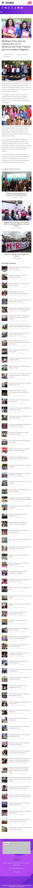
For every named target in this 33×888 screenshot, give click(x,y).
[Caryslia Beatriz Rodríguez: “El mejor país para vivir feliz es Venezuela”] (4, 418)
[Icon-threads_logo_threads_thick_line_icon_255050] (12, 7)
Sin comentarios (21, 270)
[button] (1, 11)
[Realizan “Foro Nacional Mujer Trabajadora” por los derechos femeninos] (4, 744)
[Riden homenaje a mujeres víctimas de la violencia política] (4, 351)
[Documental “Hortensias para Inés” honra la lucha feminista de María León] (4, 654)
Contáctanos (16, 872)
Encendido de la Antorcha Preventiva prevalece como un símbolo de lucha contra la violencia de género (20, 779)
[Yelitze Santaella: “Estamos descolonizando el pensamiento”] (4, 507)
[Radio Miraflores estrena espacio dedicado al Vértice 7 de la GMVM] (4, 269)
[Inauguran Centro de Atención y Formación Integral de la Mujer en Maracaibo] (4, 450)
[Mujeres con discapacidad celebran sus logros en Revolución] (4, 712)
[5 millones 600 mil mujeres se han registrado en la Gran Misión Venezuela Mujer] (4, 752)
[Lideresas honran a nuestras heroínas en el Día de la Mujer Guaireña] (4, 359)
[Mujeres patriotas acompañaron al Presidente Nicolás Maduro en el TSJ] (4, 384)
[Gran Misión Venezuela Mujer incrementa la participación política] (4, 532)
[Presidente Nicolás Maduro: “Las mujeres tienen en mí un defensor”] (4, 434)
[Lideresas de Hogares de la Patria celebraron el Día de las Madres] (4, 703)
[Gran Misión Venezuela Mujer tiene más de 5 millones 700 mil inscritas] (4, 581)
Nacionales (7, 56)
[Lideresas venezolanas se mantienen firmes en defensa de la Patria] (4, 368)
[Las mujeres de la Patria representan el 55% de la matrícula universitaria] (4, 409)
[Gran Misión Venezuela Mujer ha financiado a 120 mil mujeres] (4, 442)
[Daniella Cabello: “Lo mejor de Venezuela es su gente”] (4, 589)
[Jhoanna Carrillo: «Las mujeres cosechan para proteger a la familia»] (4, 491)
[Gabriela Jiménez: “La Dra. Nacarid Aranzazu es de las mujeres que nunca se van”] (4, 548)
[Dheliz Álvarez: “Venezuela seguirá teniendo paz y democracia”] (4, 401)
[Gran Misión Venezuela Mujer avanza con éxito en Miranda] (4, 483)
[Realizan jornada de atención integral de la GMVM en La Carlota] (4, 630)
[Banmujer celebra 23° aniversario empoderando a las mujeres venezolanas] (4, 293)
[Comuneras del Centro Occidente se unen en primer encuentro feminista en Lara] (4, 821)
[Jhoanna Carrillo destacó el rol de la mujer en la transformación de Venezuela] (4, 301)
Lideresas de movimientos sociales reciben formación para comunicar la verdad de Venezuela (19, 317)
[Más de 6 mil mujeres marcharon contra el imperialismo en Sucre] (4, 565)
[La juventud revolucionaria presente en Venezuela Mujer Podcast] (4, 687)
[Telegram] (21, 7)
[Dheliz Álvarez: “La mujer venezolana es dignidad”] (4, 622)
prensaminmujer (8, 54)
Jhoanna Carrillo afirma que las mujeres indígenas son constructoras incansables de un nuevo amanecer (20, 342)
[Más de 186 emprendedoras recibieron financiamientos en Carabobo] (4, 573)
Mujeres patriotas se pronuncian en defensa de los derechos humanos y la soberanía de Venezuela (20, 375)
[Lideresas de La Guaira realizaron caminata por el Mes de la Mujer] (4, 813)
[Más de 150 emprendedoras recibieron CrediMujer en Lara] (4, 516)
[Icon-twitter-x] (2, 7)
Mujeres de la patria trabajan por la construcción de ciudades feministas (16, 194)
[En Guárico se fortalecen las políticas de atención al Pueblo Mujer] (4, 277)
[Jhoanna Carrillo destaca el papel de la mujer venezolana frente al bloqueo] (4, 334)
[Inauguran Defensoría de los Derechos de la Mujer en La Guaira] (4, 285)
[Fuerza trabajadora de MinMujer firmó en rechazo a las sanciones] (4, 646)
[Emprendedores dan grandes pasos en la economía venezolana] (4, 663)
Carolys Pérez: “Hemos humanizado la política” (20, 539)
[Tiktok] (15, 7)
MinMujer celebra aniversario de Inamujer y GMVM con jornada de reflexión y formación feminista (16, 224)
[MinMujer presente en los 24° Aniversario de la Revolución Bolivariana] (4, 804)
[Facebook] (5, 7)
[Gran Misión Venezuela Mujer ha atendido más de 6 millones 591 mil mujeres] (4, 426)
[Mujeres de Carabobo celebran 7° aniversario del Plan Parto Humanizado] (4, 475)
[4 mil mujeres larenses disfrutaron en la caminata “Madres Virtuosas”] (4, 614)
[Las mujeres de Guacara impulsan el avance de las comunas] (4, 467)
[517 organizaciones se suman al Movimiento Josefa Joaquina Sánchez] (4, 728)
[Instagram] (8, 7)
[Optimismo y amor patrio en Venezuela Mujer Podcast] (4, 605)
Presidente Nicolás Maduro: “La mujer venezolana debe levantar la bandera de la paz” (19, 392)
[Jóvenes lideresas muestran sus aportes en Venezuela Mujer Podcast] (4, 695)
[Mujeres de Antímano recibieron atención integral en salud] (4, 720)
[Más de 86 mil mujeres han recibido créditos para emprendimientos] (4, 736)
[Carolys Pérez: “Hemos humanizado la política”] (4, 540)
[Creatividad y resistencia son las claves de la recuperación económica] (4, 679)
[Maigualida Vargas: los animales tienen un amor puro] (4, 556)
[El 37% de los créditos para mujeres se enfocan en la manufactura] (4, 671)
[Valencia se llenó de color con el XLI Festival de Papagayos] (4, 597)
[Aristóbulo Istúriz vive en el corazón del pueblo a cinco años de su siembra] (4, 829)
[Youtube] (18, 7)
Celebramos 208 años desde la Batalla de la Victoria (16, 255)
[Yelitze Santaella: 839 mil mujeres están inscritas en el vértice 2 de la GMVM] (4, 524)
